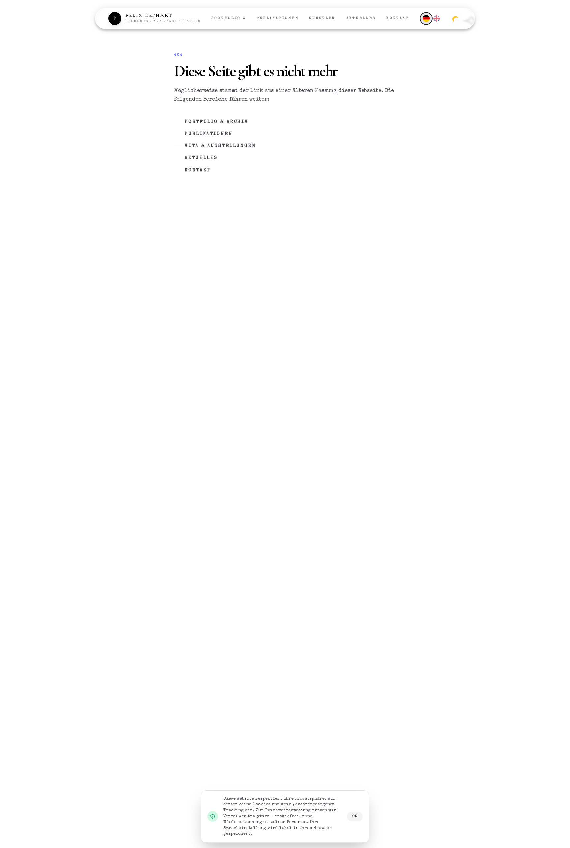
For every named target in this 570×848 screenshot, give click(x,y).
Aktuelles (361, 18)
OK (354, 816)
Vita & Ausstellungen (220, 146)
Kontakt (397, 18)
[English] (436, 18)
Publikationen (278, 18)
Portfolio (226, 18)
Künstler (322, 18)
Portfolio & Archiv (216, 122)
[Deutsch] (426, 18)
